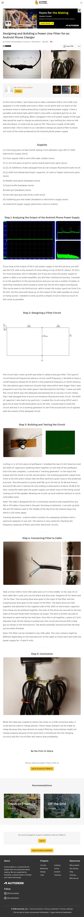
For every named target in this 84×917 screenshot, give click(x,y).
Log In (42, 841)
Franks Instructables (13, 42)
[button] (2, 3)
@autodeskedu (13, 898)
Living (56, 868)
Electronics (36, 42)
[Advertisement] (42, 19)
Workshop (44, 868)
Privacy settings (66, 909)
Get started (74, 868)
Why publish (74, 865)
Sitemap (73, 875)
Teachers (57, 875)
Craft (42, 875)
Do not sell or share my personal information (31, 912)
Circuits (27, 42)
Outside (57, 872)
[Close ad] (79, 11)
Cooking (57, 865)
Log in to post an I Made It (42, 768)
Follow (18, 91)
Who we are (74, 878)
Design (43, 872)
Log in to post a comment (42, 850)
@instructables (13, 893)
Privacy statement (51, 909)
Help (71, 872)
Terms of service (36, 909)
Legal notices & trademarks (61, 912)
